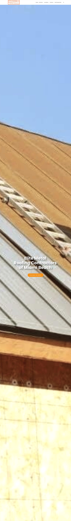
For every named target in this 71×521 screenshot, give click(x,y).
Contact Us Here (35, 275)
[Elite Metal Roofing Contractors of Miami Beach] (14, 2)
